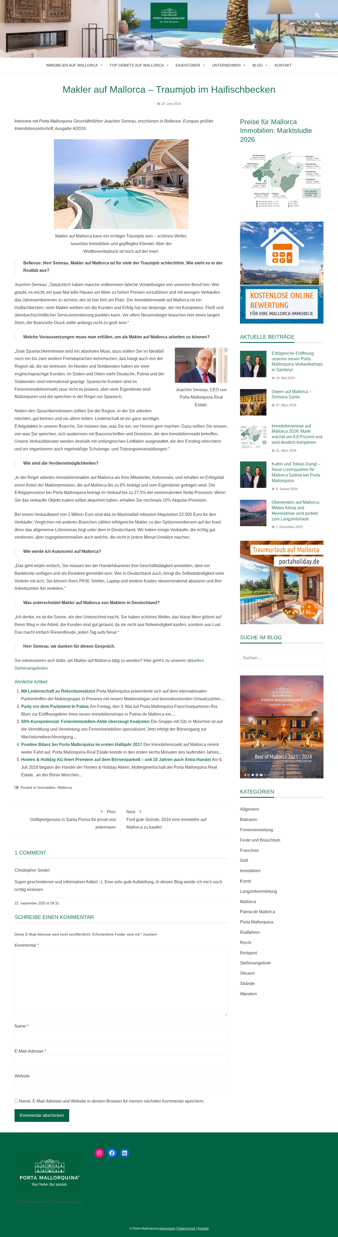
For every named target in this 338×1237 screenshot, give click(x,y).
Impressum (167, 1228)
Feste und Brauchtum (260, 840)
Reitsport (248, 953)
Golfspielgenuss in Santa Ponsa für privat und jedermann (73, 819)
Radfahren (250, 932)
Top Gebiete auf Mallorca (137, 65)
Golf (244, 860)
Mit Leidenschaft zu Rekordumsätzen (58, 691)
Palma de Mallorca (257, 911)
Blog (257, 65)
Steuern (247, 973)
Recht (245, 942)
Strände (247, 983)
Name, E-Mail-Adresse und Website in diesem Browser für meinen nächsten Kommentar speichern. (111, 1101)
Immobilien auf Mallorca (72, 65)
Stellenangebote (255, 963)
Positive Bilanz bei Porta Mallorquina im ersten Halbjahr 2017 (81, 744)
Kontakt (283, 65)
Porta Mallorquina (256, 922)
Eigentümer (188, 65)
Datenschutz (186, 1228)
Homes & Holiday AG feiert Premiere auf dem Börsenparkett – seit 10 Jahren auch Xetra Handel (116, 759)
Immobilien (46, 787)
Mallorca (65, 787)
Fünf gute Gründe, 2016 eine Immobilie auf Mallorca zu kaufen (166, 819)
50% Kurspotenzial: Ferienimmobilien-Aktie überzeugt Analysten (85, 721)
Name (22, 1026)
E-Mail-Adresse (30, 1051)
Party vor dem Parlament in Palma (55, 706)
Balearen (248, 819)
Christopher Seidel (32, 870)
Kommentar (27, 945)
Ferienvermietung (256, 830)
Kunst (245, 881)
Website (22, 1076)
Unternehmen (226, 65)
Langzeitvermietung (258, 891)
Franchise (249, 850)
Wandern (248, 994)
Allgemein (249, 809)
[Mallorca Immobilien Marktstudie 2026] (281, 179)
